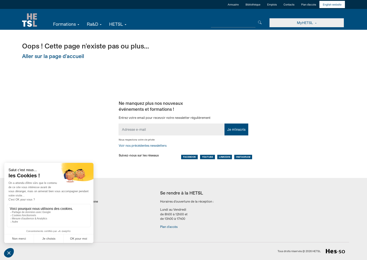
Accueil (29, 20)
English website (332, 4)
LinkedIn (224, 156)
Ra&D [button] (92, 24)
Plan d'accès (308, 4)
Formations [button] (64, 24)
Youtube (207, 156)
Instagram (243, 156)
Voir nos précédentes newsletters (143, 145)
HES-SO (335, 251)
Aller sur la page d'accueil (53, 56)
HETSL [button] (116, 24)
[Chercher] (259, 22)
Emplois (272, 4)
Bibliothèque (253, 4)
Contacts (289, 4)
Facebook (189, 156)
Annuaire (233, 4)
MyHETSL (305, 23)
